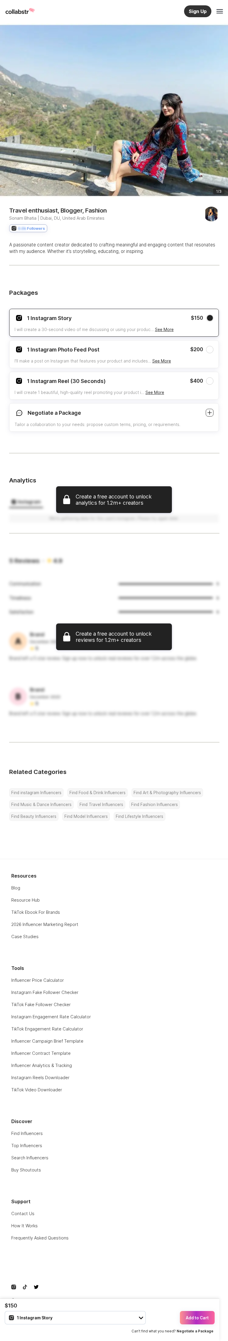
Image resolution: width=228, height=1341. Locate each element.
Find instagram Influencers (36, 792)
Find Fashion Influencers (154, 804)
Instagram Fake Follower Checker (44, 992)
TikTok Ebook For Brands (35, 912)
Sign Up (198, 11)
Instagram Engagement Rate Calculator (51, 1016)
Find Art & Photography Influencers (167, 792)
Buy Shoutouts (26, 1169)
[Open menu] (219, 11)
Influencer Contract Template (41, 1053)
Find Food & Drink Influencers (97, 792)
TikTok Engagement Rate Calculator (47, 1028)
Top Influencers (26, 1145)
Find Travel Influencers (101, 804)
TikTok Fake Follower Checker (41, 1004)
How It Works (24, 1225)
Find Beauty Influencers (33, 816)
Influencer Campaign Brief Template (47, 1041)
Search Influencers (29, 1157)
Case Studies (25, 936)
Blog (15, 887)
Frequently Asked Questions (40, 1237)
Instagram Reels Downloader (40, 1077)
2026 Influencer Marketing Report (44, 924)
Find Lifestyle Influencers (139, 816)
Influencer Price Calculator (37, 980)
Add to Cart (197, 1317)
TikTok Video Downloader (36, 1089)
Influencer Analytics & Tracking (41, 1065)
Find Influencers (27, 1133)
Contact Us (22, 1213)
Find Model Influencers (86, 816)
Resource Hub (25, 900)
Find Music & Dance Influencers (41, 804)
